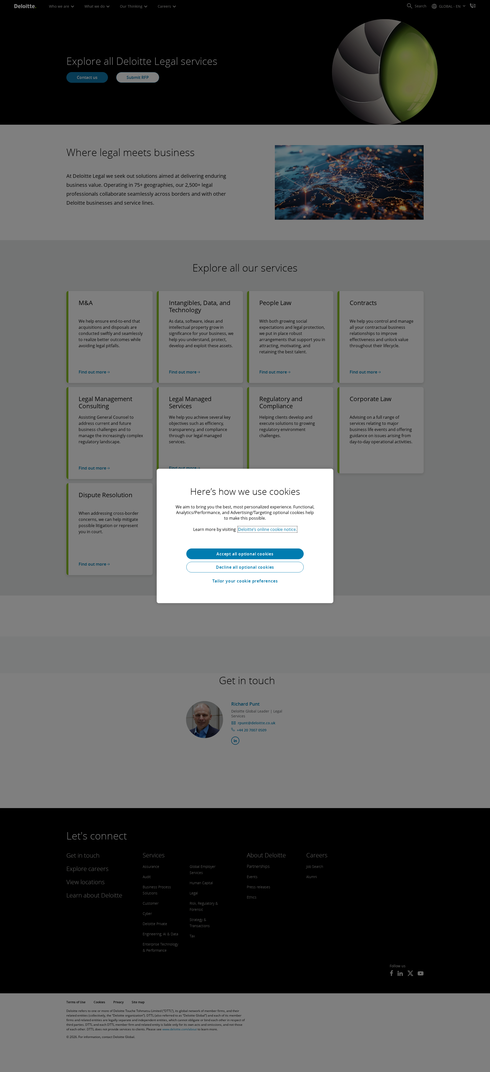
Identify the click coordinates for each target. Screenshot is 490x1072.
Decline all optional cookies (245, 567)
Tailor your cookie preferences (245, 581)
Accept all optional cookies (245, 554)
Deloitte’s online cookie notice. (267, 529)
